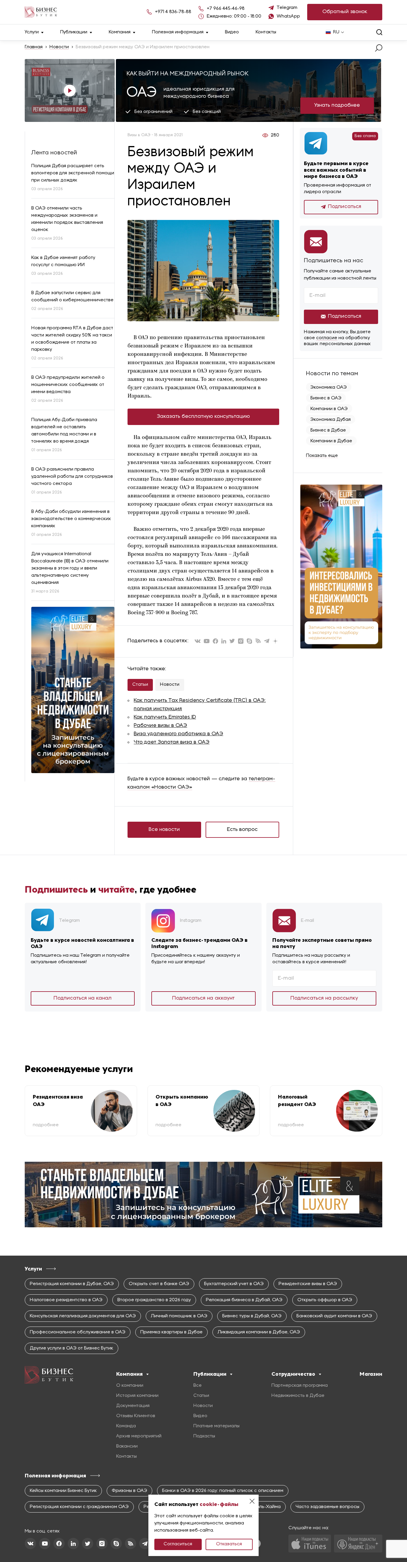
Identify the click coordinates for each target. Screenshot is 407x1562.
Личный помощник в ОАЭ (179, 1316)
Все (197, 1385)
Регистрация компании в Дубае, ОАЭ (72, 1284)
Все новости (164, 829)
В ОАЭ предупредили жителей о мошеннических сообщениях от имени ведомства (68, 385)
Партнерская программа (299, 1385)
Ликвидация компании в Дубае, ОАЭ (259, 1332)
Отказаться (229, 1544)
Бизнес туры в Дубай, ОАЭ (252, 1316)
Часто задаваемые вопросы (327, 1507)
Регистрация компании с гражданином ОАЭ (79, 1507)
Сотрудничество (293, 1374)
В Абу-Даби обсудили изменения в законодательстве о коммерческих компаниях (71, 519)
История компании (137, 1396)
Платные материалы (216, 1426)
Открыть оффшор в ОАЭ (324, 1300)
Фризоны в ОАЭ (129, 1491)
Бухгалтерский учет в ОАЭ (234, 1284)
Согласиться (178, 1544)
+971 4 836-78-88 (173, 12)
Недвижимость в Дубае (297, 1396)
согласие (326, 338)
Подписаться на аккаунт (203, 998)
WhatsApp (288, 16)
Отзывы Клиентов (135, 1416)
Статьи (140, 684)
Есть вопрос (242, 829)
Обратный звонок (344, 11)
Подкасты (204, 1436)
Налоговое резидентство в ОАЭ (66, 1300)
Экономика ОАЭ (328, 387)
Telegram (287, 8)
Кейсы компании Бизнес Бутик (63, 1491)
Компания (120, 32)
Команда (126, 1426)
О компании (129, 1385)
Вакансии (127, 1446)
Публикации (73, 32)
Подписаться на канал (83, 998)
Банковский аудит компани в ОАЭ (334, 1316)
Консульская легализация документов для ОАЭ (83, 1316)
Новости (59, 47)
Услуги (32, 32)
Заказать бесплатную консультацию (203, 416)
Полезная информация (178, 32)
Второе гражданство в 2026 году (154, 1300)
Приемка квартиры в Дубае (171, 1332)
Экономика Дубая (330, 420)
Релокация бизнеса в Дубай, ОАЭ (244, 1300)
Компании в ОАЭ (329, 409)
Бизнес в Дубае (328, 430)
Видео (232, 32)
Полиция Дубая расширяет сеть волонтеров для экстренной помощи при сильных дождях (72, 173)
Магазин (371, 1374)
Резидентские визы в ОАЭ (308, 1284)
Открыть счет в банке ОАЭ (159, 1284)
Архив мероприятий (138, 1436)
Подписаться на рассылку (324, 998)
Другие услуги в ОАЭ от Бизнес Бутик (71, 1348)
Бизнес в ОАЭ (325, 398)
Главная (34, 47)
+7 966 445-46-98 (226, 9)
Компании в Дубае (331, 441)
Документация (133, 1406)
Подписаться (344, 206)
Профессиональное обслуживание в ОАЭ (77, 1332)
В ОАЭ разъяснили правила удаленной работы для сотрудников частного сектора (72, 476)
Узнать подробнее (337, 105)
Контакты (266, 32)
